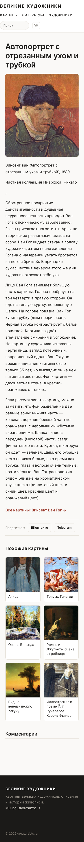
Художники (60, 15)
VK (36, 25)
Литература (33, 15)
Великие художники (31, 6)
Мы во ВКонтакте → (23, 808)
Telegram (64, 527)
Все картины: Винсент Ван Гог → (35, 510)
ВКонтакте (39, 527)
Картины (8, 15)
